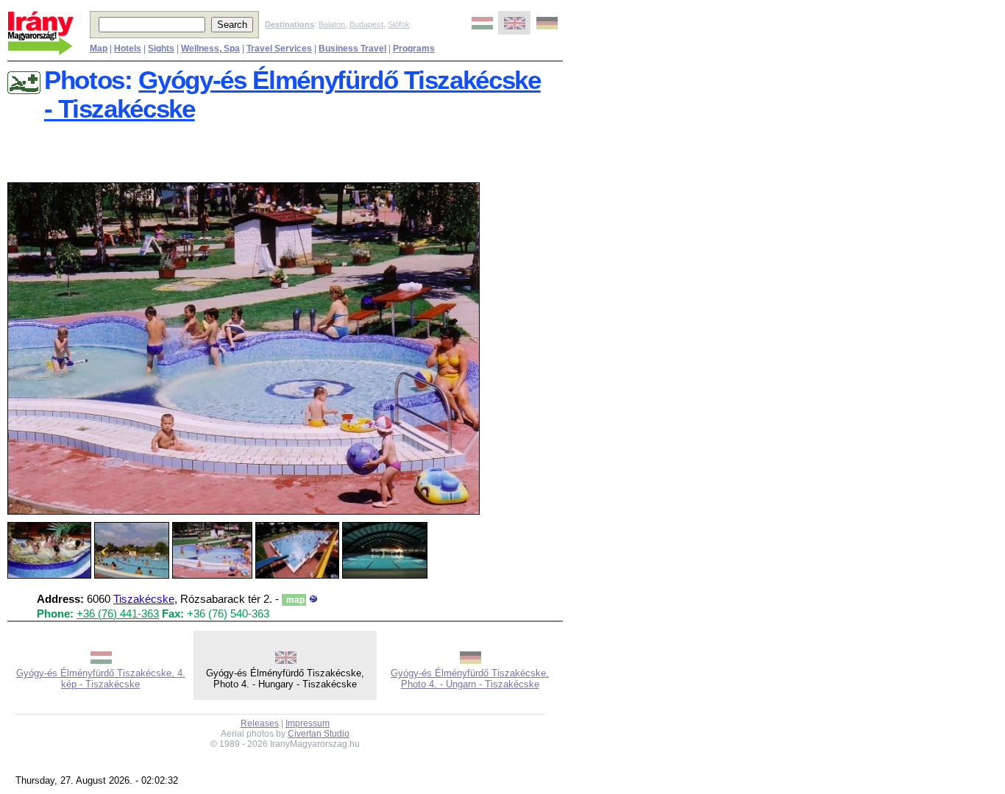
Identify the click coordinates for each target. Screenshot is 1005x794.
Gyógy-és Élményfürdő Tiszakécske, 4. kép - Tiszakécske (100, 679)
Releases (260, 723)
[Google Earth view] (313, 599)
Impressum (307, 723)
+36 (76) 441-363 (118, 614)
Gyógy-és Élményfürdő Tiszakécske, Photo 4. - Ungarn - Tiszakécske (470, 679)
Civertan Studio (318, 734)
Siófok (399, 24)
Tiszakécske (143, 599)
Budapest (366, 24)
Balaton (332, 24)
